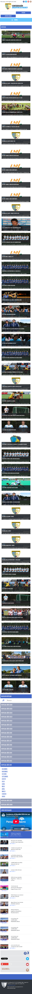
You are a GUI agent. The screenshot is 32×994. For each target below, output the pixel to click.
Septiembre (5, 776)
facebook (24, 1)
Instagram (30, 1)
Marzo (3, 791)
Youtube (28, 1)
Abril (3, 789)
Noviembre (5, 771)
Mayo (3, 786)
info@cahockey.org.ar (11, 985)
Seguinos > (6, 969)
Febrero (4, 794)
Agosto (4, 779)
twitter (26, 1)
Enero (3, 796)
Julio (3, 781)
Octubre (4, 774)
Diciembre (4, 769)
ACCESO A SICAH (8, 16)
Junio (3, 784)
